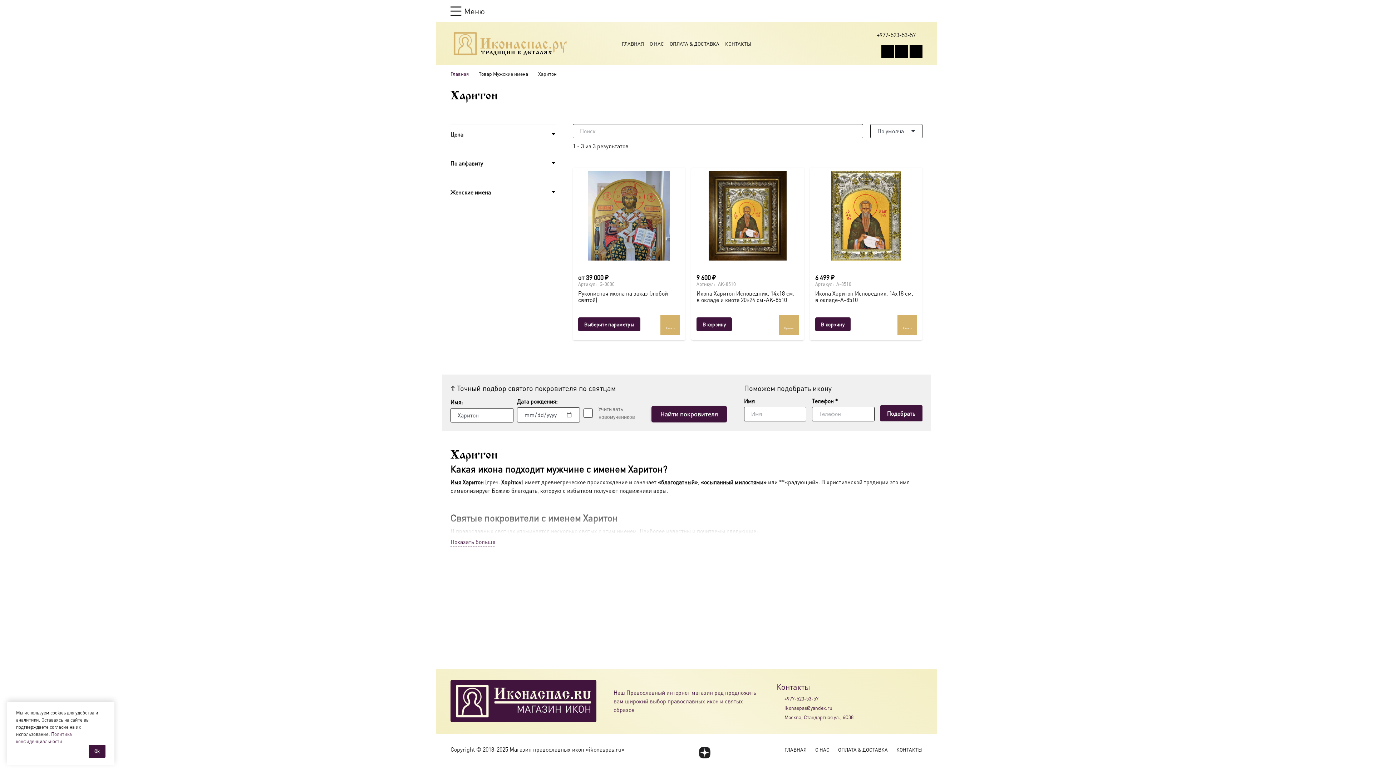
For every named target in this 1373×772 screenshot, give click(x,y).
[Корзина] (905, 11)
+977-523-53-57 (801, 698)
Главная (633, 43)
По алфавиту (467, 163)
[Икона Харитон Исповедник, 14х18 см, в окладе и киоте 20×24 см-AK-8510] (747, 216)
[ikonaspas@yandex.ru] (780, 708)
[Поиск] (856, 131)
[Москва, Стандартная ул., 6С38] (780, 717)
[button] (467, 11)
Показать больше (473, 541)
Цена (457, 134)
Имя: (457, 402)
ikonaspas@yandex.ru (808, 707)
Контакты (738, 43)
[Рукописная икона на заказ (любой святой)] (629, 216)
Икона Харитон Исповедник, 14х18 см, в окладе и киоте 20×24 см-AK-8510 (745, 296)
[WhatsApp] (901, 51)
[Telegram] (916, 51)
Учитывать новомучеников (617, 413)
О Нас (657, 43)
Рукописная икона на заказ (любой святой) (623, 296)
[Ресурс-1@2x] (510, 43)
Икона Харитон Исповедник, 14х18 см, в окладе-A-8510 (864, 296)
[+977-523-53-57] (780, 698)
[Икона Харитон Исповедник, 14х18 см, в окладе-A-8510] (866, 216)
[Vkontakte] (887, 51)
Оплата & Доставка (694, 43)
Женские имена (471, 192)
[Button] (919, 11)
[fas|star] (705, 752)
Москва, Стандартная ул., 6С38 (818, 717)
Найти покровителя (689, 414)
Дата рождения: (537, 401)
